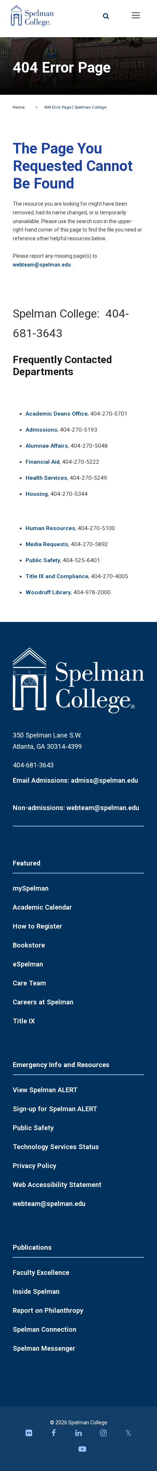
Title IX (24, 1021)
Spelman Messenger (44, 1348)
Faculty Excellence (41, 1272)
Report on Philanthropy (48, 1310)
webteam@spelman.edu (42, 265)
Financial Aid (43, 462)
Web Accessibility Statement (57, 1184)
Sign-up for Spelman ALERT (55, 1109)
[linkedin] (78, 1435)
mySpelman (31, 888)
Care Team (29, 983)
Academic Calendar (42, 907)
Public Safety (43, 560)
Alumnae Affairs (47, 446)
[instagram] (103, 1435)
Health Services (46, 478)
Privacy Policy (34, 1166)
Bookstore (29, 945)
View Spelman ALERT (45, 1090)
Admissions (41, 430)
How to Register (37, 926)
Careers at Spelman (43, 1002)
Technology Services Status (56, 1147)
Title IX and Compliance (57, 576)
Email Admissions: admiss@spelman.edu (75, 780)
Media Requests (47, 544)
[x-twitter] (128, 1435)
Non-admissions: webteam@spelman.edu (76, 808)
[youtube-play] (82, 1451)
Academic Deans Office (57, 413)
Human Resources (50, 528)
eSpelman (28, 964)
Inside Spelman (36, 1291)
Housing (37, 494)
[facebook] (54, 1435)
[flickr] (29, 1435)
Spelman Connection (44, 1329)
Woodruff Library (48, 592)
